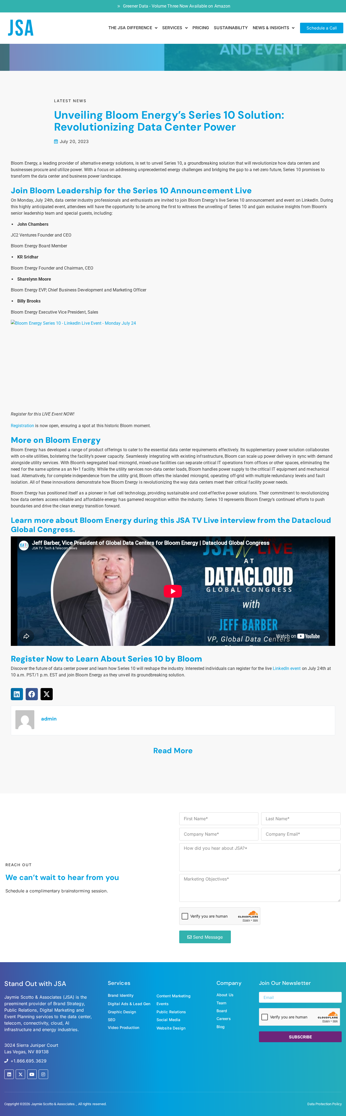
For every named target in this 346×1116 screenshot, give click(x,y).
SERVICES (172, 27)
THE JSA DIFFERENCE (130, 27)
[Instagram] (43, 1074)
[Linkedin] (9, 1074)
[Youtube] (32, 1074)
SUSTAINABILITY (231, 27)
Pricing (200, 27)
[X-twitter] (20, 1074)
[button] (17, 694)
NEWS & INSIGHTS (271, 27)
